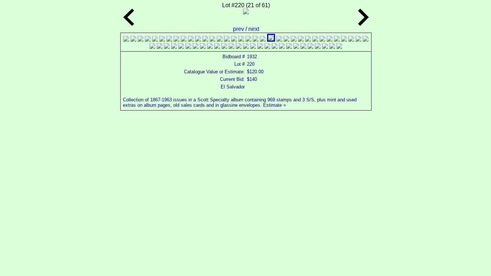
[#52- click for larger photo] (274, 47)
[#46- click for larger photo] (231, 47)
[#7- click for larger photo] (169, 40)
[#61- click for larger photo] (339, 47)
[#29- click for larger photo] (329, 40)
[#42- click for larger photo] (203, 47)
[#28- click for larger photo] (322, 40)
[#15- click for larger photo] (227, 40)
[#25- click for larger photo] (301, 40)
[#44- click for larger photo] (217, 47)
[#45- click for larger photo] (224, 47)
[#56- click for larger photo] (303, 47)
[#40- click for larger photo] (188, 47)
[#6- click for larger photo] (162, 40)
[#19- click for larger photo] (255, 40)
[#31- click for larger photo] (344, 40)
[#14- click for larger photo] (219, 40)
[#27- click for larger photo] (315, 40)
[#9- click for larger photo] (184, 40)
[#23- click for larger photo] (286, 40)
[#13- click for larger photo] (212, 40)
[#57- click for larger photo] (310, 47)
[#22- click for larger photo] (279, 40)
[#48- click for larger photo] (246, 47)
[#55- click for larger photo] (296, 47)
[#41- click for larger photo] (195, 47)
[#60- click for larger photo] (332, 47)
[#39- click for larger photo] (181, 47)
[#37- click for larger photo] (167, 47)
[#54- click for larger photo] (289, 47)
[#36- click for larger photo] (159, 47)
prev (239, 29)
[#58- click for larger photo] (318, 47)
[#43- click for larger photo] (210, 47)
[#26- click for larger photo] (308, 40)
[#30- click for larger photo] (337, 40)
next (253, 29)
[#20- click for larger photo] (263, 40)
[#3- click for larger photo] (140, 40)
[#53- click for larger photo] (282, 47)
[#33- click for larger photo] (358, 40)
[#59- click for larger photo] (325, 47)
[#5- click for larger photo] (155, 40)
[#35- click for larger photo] (152, 47)
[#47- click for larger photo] (239, 47)
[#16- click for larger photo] (234, 40)
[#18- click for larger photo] (248, 40)
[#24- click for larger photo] (294, 40)
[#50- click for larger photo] (260, 47)
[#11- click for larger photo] (198, 40)
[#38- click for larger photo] (174, 47)
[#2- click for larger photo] (133, 40)
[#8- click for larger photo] (176, 40)
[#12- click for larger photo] (205, 40)
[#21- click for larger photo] (271, 40)
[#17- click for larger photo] (241, 40)
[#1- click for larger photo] (126, 40)
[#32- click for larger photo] (351, 40)
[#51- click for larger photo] (267, 47)
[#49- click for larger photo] (253, 47)
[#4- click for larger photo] (148, 40)
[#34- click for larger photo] (365, 40)
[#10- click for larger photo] (191, 40)
